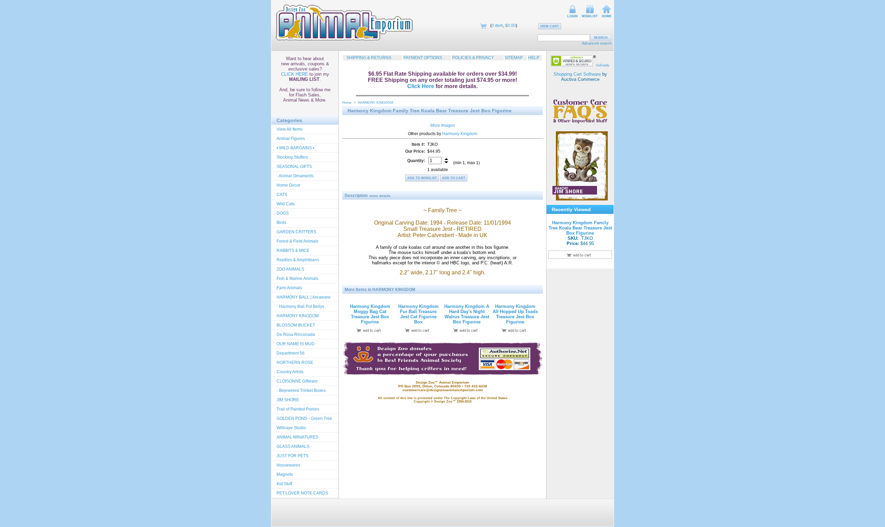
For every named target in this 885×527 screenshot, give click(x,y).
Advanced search (597, 43)
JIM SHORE (288, 399)
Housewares (288, 465)
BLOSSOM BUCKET (296, 325)
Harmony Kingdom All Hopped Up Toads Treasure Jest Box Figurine (515, 314)
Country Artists (290, 371)
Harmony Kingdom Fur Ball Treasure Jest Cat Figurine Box (418, 314)
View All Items (289, 129)
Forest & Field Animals (297, 241)
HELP (533, 57)
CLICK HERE (294, 74)
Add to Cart (453, 178)
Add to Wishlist (422, 178)
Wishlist (590, 16)
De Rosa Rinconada (296, 334)
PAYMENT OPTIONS (422, 57)
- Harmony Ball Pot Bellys (300, 306)
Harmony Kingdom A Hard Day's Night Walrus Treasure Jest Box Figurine (466, 314)
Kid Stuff (284, 483)
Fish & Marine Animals (297, 278)
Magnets (285, 474)
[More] (446, 159)
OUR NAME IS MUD (296, 343)
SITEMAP (514, 57)
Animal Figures (291, 138)
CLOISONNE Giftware (297, 381)
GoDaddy (602, 65)
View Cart (549, 26)
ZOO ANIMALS (290, 269)
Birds (281, 222)
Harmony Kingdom (459, 133)
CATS (282, 194)
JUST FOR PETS (292, 455)
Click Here (420, 86)
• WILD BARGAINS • (295, 147)
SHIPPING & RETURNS (367, 57)
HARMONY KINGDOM (298, 315)
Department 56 (291, 353)
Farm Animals (289, 287)
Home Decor (288, 185)
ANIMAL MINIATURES (297, 437)
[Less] (446, 162)
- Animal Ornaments (295, 175)
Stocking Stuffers (292, 157)
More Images (442, 125)
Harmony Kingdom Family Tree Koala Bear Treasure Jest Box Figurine (580, 228)
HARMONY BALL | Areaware (303, 297)
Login (572, 16)
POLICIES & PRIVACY (473, 57)
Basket (483, 25)
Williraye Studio (291, 427)
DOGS (283, 213)
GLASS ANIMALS (293, 446)
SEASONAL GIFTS (294, 166)
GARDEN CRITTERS (296, 231)
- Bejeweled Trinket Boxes (301, 390)
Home (607, 16)
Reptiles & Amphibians (298, 259)
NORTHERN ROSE (295, 362)
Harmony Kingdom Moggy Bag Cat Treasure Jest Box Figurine (370, 314)
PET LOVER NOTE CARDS (302, 493)
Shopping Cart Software (577, 74)
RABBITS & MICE (293, 250)
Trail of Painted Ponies (298, 409)
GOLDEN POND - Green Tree (304, 418)
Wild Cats (286, 203)
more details (380, 196)
